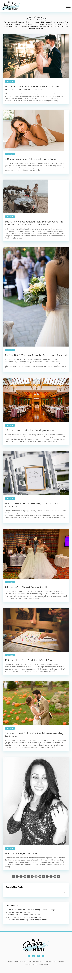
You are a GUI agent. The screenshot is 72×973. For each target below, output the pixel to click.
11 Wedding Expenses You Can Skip (20, 912)
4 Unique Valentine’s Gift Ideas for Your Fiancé (31, 159)
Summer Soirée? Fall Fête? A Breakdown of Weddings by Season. (34, 735)
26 (25, 876)
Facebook (29, 956)
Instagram (33, 956)
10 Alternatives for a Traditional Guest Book (29, 660)
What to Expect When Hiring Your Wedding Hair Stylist (27, 920)
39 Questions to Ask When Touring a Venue (29, 430)
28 (32, 876)
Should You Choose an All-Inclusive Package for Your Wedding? (31, 910)
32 (47, 876)
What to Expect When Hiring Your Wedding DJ (24, 917)
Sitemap (61, 961)
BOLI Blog (9, 82)
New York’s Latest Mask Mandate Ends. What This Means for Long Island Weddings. (32, 88)
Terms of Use (51, 961)
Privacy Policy (41, 961)
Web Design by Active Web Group (36, 964)
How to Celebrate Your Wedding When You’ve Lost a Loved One (34, 505)
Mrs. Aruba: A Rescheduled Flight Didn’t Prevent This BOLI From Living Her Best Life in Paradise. (34, 223)
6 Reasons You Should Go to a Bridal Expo (28, 587)
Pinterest (43, 956)
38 (55, 876)
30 (40, 876)
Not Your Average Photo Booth (22, 853)
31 (43, 876)
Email (38, 956)
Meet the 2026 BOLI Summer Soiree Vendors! (24, 915)
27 (28, 876)
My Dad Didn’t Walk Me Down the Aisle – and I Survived (36, 355)
